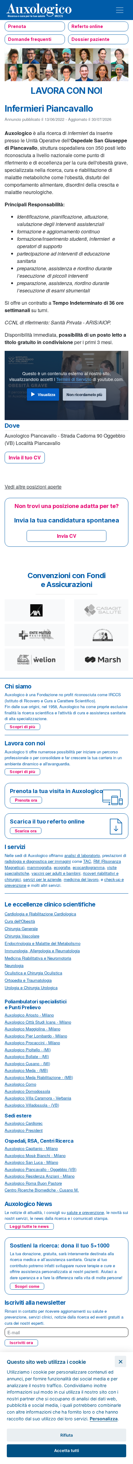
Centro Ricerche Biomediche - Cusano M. (42, 1190)
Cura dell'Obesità (20, 921)
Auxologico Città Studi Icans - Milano (38, 1022)
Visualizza (46, 394)
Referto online (87, 26)
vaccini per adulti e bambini (56, 873)
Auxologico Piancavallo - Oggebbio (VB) (40, 1169)
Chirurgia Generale (21, 928)
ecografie (62, 867)
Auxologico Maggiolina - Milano (32, 1029)
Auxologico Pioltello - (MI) (28, 1050)
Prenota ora (26, 800)
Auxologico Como (20, 1084)
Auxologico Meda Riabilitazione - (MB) (39, 1077)
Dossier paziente (90, 39)
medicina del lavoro (81, 879)
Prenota (17, 26)
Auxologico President (24, 1130)
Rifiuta (66, 1435)
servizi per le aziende (42, 879)
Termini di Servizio (74, 379)
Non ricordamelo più (84, 394)
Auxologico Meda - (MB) (26, 1070)
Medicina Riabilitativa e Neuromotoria (38, 958)
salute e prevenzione (85, 1212)
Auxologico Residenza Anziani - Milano (40, 1176)
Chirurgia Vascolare (22, 936)
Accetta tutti (66, 1450)
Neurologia (14, 965)
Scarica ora (25, 831)
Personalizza (104, 1418)
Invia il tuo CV (25, 457)
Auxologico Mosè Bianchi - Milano (35, 1155)
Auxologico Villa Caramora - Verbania (38, 1098)
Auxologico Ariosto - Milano (29, 1015)
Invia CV (66, 535)
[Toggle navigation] (119, 10)
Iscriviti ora (21, 1342)
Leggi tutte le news (29, 1226)
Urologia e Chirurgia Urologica (31, 987)
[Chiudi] (120, 1361)
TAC (87, 861)
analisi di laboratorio (82, 855)
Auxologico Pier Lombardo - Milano (36, 1036)
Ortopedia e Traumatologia (28, 980)
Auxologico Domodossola (27, 1091)
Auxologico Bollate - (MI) (27, 1056)
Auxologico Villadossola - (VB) (32, 1105)
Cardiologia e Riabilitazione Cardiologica (40, 914)
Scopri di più (22, 726)
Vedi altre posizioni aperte (33, 486)
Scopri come (27, 1286)
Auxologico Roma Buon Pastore (33, 1183)
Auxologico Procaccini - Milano (32, 1042)
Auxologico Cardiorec (24, 1123)
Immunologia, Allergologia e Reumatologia (42, 951)
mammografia (39, 867)
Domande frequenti (29, 39)
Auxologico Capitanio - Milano (31, 1148)
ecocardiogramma (89, 867)
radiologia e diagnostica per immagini (38, 861)
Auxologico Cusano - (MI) (27, 1063)
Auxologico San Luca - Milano (31, 1162)
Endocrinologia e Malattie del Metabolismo (42, 943)
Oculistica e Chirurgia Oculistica (33, 973)
